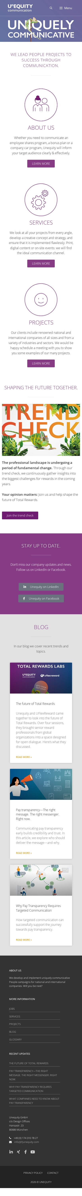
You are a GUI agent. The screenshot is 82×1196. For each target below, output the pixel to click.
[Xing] (18, 1152)
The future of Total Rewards (35, 703)
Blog (12, 1031)
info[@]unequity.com (26, 1142)
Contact (53, 1173)
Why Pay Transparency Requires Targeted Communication (38, 908)
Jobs (12, 1008)
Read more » (24, 757)
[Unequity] (20, 7)
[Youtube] (33, 1152)
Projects (15, 1024)
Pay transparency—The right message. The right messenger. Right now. (37, 814)
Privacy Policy (33, 1173)
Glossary (15, 1039)
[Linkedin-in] (11, 1152)
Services (14, 1016)
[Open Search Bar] (51, 8)
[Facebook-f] (25, 1152)
